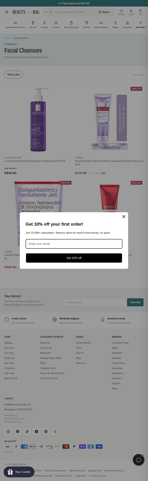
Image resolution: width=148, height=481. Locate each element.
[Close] (123, 216)
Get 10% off (74, 258)
